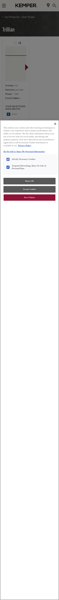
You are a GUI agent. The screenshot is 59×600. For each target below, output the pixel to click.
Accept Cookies (29, 189)
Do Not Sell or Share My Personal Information (24, 152)
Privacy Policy (24, 146)
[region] (29, 360)
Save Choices (29, 197)
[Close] (55, 123)
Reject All (29, 181)
